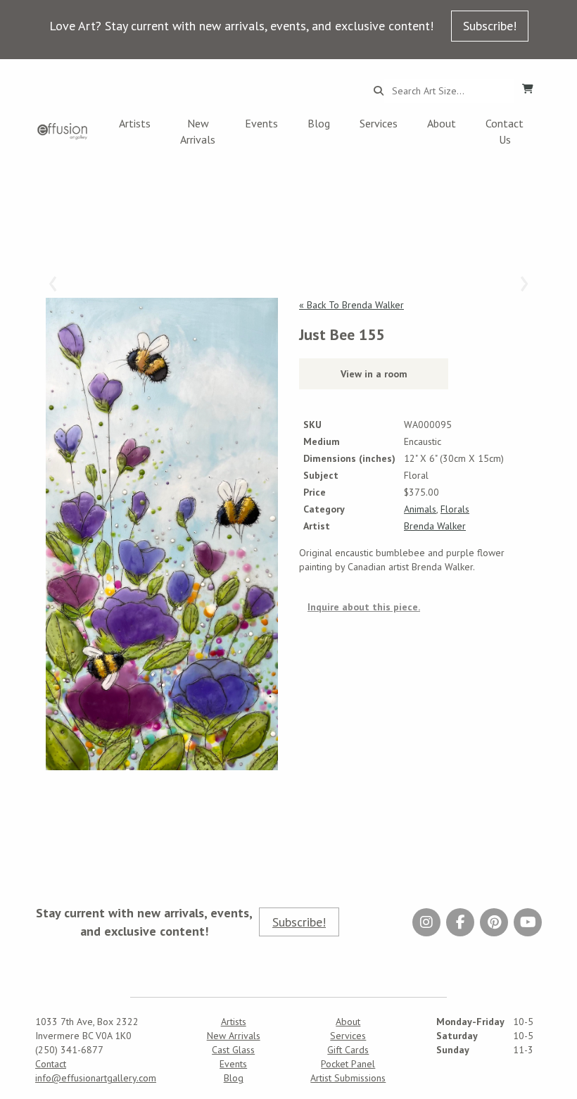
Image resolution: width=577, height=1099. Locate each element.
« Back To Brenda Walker (351, 305)
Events (261, 123)
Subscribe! (489, 26)
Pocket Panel (348, 1063)
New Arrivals (197, 131)
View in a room (374, 374)
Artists (135, 123)
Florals (454, 509)
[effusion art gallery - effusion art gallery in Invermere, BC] (62, 131)
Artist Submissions (348, 1078)
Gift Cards (348, 1049)
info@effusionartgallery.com (95, 1078)
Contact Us (505, 131)
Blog (318, 123)
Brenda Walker (435, 526)
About (441, 123)
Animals (420, 509)
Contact (50, 1063)
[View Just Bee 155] (162, 534)
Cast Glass (233, 1049)
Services (379, 123)
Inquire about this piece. (363, 607)
